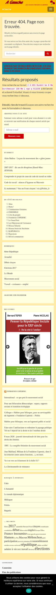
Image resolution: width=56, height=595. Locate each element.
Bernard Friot (27, 526)
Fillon (42, 530)
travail (25, 549)
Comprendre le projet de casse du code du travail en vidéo (27, 176)
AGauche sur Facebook (15, 295)
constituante (45, 526)
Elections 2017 (10, 268)
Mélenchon (35, 537)
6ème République (11, 252)
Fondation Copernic (16, 391)
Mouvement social (11, 279)
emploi (31, 530)
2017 (12, 526)
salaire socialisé (42, 545)
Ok (28, 591)
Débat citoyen (10, 262)
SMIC (19, 549)
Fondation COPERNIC (17, 218)
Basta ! (11, 207)
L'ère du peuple (14, 215)
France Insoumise (15, 533)
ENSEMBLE (13, 212)
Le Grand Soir (13, 220)
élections (42, 548)
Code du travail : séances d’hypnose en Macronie (24, 182)
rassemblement (40, 541)
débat (15, 530)
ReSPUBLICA (14, 231)
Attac (10, 204)
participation (10, 541)
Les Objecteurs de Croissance (19, 223)
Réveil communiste (16, 237)
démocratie (23, 530)
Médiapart (8, 500)
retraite (6, 545)
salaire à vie (10, 549)
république (29, 544)
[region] (28, 347)
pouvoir (20, 541)
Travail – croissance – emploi (16, 284)
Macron (23, 537)
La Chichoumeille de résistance (17, 467)
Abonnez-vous (14, 136)
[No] (52, 584)
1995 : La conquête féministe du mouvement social (25, 446)
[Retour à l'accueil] (28, 3)
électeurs (31, 549)
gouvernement (41, 534)
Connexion (6, 568)
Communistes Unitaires (17, 209)
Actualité (8, 257)
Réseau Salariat (14, 226)
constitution (8, 530)
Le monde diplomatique (14, 494)
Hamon (9, 537)
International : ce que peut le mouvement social (23, 398)
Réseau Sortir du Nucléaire (18, 228)
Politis (6, 505)
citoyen (36, 526)
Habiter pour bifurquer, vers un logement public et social (27, 422)
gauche (33, 534)
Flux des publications (11, 572)
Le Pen (16, 538)
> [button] (48, 347)
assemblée (19, 526)
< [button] (8, 347)
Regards (7, 511)
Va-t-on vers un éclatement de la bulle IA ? (21, 461)
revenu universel (14, 545)
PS (31, 541)
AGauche (6, 9)
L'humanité (8, 489)
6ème (6, 526)
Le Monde (8, 273)
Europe (37, 530)
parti (43, 538)
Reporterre (12, 234)
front (29, 534)
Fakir (6, 483)
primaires (27, 541)
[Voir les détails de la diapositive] (28, 347)
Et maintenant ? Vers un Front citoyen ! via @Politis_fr (27, 188)
